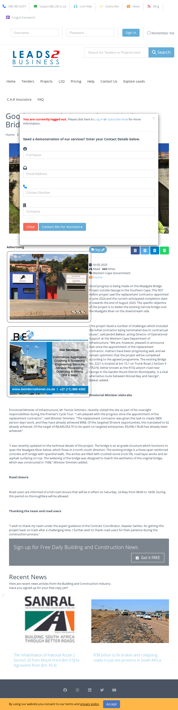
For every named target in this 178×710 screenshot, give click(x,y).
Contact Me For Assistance (62, 227)
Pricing (76, 81)
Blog (156, 6)
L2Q (62, 81)
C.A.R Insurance (19, 99)
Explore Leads (134, 81)
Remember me (162, 33)
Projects (46, 81)
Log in (99, 119)
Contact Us (109, 81)
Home (11, 81)
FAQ (41, 99)
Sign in (131, 32)
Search (163, 52)
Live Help (86, 6)
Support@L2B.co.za (52, 6)
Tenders (28, 81)
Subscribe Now (118, 119)
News (136, 6)
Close (30, 227)
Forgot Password (23, 17)
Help (91, 81)
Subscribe (112, 6)
